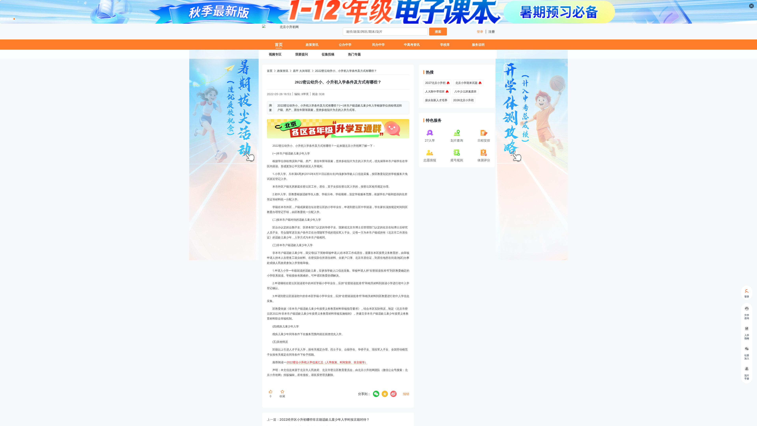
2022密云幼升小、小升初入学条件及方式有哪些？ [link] (346, 70)
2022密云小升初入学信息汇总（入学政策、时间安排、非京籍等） (327, 362)
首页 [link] (269, 70)
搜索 (438, 32)
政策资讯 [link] (282, 70)
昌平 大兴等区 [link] (301, 70)
